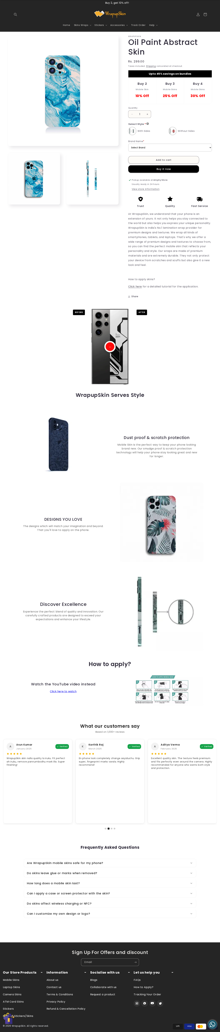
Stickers (8, 1009)
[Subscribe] (135, 962)
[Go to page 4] (114, 828)
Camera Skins (12, 994)
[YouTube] (152, 1003)
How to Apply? (143, 987)
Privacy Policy (56, 1002)
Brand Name (136, 141)
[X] (160, 1003)
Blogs (93, 980)
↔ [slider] (110, 346)
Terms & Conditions (60, 994)
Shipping (151, 66)
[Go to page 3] (111, 828)
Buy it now (164, 169)
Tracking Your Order (147, 994)
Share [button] (134, 296)
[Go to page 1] (105, 828)
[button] (15, 14)
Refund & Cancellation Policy (66, 1009)
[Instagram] (137, 1003)
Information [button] (57, 973)
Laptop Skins (11, 987)
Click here (135, 286)
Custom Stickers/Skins (18, 1016)
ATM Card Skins (13, 1002)
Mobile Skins (11, 980)
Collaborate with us (103, 987)
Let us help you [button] (147, 973)
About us (52, 980)
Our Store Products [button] (20, 973)
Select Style (137, 124)
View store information (145, 189)
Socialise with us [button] (105, 973)
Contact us (54, 987)
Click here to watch (63, 691)
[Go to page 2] (109, 829)
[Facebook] (144, 1003)
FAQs (137, 980)
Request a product (102, 994)
